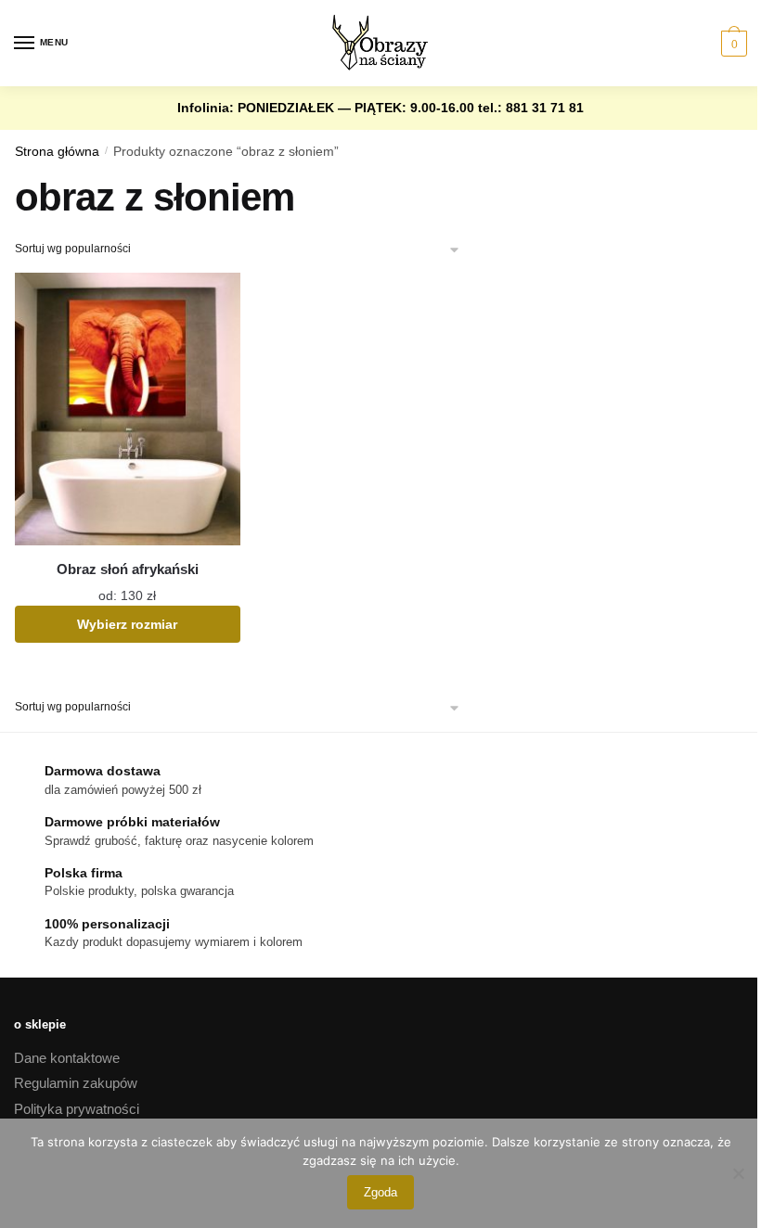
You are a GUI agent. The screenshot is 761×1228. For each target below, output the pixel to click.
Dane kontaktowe (67, 1058)
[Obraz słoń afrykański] (127, 409)
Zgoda (380, 1192)
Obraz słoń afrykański (128, 569)
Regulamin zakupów (75, 1083)
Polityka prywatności (76, 1109)
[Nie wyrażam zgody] (738, 1173)
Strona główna (57, 152)
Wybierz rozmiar (127, 624)
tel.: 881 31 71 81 (531, 107)
